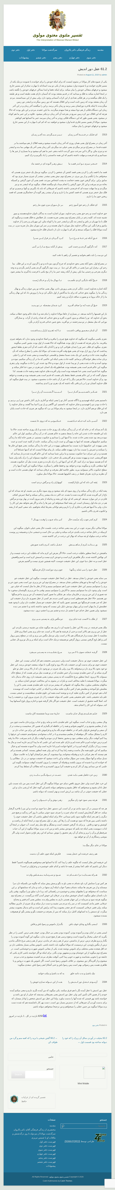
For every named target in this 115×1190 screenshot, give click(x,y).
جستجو (50, 1068)
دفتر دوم (16, 50)
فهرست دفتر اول (48, 1141)
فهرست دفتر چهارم (46, 1154)
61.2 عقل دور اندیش (92, 69)
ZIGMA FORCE (72, 1141)
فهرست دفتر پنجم (47, 1158)
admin (104, 75)
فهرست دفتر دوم (47, 1145)
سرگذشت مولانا (49, 50)
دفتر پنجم (57, 57)
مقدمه (100, 50)
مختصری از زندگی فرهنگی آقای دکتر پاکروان (35, 1129)
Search (18, 1074)
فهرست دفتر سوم (47, 1149)
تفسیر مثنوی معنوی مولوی (57, 34)
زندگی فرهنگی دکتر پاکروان (77, 50)
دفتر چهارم (74, 57)
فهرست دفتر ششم (46, 1162)
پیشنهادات (24, 57)
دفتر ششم (41, 57)
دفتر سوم (91, 57)
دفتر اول (31, 50)
